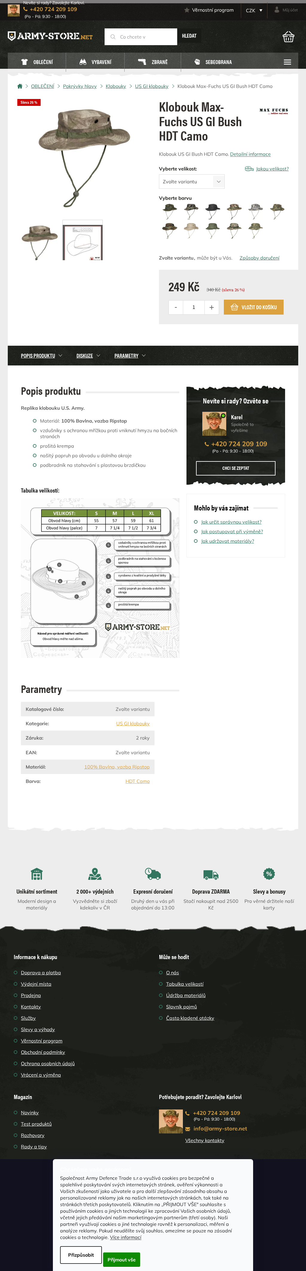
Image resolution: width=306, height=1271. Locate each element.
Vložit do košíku (259, 307)
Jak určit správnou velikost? (231, 522)
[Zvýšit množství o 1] (211, 307)
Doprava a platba (41, 973)
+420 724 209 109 (239, 444)
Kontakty (31, 1007)
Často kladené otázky (190, 1018)
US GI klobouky (133, 723)
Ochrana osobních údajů (48, 1063)
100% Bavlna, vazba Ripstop (117, 767)
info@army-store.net (220, 1128)
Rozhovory (33, 1135)
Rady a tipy (34, 1147)
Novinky (30, 1112)
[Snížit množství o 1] (176, 307)
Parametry (126, 355)
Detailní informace (250, 154)
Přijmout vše (122, 1260)
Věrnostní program (213, 10)
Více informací (125, 1237)
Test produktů (36, 1124)
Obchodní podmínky (43, 1052)
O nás (172, 973)
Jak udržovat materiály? (227, 541)
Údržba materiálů (186, 995)
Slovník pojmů (181, 1007)
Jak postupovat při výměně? (232, 531)
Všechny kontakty (204, 1140)
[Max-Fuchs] (274, 109)
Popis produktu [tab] (38, 355)
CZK (251, 10)
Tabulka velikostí (185, 984)
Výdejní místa (36, 984)
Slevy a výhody (38, 1029)
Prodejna (31, 995)
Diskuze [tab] (84, 355)
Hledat (189, 35)
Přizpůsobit (81, 1255)
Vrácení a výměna (41, 1075)
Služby (28, 1018)
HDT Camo (138, 781)
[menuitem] (37, 62)
